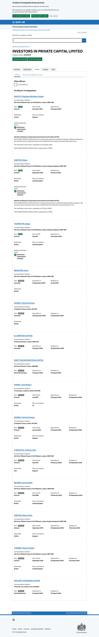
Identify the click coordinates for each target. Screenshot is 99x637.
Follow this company (19, 59)
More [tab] (53, 69)
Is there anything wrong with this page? (76, 613)
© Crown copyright (81, 632)
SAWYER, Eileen (20, 160)
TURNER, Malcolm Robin (24, 548)
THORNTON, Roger (22, 224)
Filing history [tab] (27, 69)
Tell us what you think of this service (21, 613)
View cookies (54, 16)
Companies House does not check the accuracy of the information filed (31, 30)
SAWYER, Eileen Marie (23, 515)
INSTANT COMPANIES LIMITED (27, 581)
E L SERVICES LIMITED (23, 336)
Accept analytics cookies (21, 16)
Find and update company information (24, 27)
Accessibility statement (37, 629)
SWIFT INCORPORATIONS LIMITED (28, 360)
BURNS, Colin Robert (23, 385)
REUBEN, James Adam (23, 483)
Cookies (20, 629)
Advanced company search (21, 46)
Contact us (26, 629)
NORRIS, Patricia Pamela (24, 303)
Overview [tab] (17, 69)
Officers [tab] (17, 75)
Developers (48, 629)
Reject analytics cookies (39, 16)
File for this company (34, 59)
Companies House (21, 632)
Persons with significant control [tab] (32, 75)
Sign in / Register (82, 32)
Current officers (22, 84)
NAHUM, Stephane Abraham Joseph (29, 96)
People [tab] (37, 69)
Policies (14, 629)
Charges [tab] (45, 69)
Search (84, 40)
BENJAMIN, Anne (21, 270)
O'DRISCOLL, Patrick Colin (25, 450)
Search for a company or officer (22, 35)
